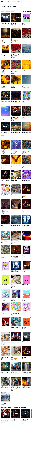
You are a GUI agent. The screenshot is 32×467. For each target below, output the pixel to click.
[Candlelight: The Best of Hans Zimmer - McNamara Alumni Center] (16, 219)
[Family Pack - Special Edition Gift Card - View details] (26, 95)
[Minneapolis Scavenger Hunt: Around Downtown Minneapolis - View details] (5, 396)
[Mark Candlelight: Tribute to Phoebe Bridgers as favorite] (9, 155)
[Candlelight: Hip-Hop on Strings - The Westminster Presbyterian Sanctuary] (26, 159)
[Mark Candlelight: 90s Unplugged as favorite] (30, 107)
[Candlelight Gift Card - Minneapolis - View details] (5, 48)
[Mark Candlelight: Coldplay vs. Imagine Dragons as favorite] (9, 362)
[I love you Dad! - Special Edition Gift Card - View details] (16, 293)
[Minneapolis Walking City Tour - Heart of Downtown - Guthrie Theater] (5, 381)
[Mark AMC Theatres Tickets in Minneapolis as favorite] (9, 215)
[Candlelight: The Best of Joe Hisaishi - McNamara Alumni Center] (5, 33)
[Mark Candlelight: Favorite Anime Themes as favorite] (9, 140)
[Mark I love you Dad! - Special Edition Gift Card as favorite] (19, 289)
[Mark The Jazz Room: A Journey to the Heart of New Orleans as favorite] (19, 107)
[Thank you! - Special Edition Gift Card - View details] (5, 279)
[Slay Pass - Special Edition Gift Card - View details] (5, 265)
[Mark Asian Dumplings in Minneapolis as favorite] (19, 170)
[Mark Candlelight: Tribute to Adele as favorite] (30, 60)
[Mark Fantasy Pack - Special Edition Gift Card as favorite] (30, 303)
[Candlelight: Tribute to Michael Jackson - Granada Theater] (5, 95)
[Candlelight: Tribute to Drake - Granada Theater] (5, 111)
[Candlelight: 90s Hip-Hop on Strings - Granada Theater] (26, 144)
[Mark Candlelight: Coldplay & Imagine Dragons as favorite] (30, 122)
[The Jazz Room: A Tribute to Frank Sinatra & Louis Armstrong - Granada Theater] (16, 144)
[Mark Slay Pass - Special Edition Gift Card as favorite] (9, 261)
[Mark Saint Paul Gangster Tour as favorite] (19, 185)
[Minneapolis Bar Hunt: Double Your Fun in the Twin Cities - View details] (26, 381)
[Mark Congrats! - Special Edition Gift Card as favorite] (30, 289)
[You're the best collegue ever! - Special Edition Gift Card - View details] (26, 321)
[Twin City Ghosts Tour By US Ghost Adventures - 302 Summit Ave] (5, 204)
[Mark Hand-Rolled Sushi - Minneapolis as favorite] (19, 347)
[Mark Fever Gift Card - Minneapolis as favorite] (9, 185)
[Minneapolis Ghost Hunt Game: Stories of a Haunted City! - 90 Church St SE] (16, 265)
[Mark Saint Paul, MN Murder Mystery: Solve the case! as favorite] (30, 347)
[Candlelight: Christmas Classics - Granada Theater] (16, 79)
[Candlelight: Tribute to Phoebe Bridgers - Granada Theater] (5, 159)
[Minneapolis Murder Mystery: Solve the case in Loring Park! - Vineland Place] (26, 204)
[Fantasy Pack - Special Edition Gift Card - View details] (26, 306)
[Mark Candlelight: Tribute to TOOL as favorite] (19, 91)
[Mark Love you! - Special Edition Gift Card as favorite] (30, 275)
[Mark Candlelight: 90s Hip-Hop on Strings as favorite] (30, 140)
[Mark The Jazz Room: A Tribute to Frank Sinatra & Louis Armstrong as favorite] (19, 140)
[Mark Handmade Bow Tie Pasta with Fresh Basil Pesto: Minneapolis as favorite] (19, 231)
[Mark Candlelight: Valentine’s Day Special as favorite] (19, 155)
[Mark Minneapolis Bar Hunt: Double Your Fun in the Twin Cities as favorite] (30, 377)
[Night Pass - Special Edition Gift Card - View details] (26, 249)
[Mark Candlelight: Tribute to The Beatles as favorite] (19, 60)
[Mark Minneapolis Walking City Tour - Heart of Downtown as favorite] (9, 377)
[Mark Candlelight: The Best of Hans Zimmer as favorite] (30, 44)
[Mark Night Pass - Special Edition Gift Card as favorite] (30, 246)
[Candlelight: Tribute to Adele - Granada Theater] (26, 64)
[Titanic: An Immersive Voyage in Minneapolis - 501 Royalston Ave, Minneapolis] (5, 17)
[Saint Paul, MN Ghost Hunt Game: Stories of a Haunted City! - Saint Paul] (26, 219)
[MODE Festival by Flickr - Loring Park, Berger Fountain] (26, 235)
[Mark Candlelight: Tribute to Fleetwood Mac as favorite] (19, 29)
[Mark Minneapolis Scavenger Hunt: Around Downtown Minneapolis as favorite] (9, 393)
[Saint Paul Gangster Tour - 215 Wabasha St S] (16, 189)
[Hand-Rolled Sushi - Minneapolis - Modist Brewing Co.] (16, 351)
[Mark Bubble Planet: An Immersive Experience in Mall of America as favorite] (30, 170)
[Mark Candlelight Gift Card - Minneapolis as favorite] (9, 44)
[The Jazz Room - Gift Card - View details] (5, 321)
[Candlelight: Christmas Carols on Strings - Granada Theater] (5, 64)
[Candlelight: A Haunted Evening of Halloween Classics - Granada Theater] (5, 79)
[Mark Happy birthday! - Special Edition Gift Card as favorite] (30, 13)
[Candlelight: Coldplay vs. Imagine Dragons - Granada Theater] (5, 366)
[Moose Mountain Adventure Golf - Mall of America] (5, 249)
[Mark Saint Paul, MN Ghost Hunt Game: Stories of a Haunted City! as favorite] (30, 215)
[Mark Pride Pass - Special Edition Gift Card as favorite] (9, 289)
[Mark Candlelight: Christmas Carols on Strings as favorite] (9, 60)
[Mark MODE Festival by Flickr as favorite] (30, 231)
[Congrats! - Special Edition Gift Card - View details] (26, 293)
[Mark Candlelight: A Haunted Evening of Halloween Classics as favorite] (9, 76)
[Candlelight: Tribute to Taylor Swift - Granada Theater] (26, 79)
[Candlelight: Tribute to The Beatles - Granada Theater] (16, 64)
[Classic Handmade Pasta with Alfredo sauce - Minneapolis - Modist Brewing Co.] (5, 336)
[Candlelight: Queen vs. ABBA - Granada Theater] (16, 48)
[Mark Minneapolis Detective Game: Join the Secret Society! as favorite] (19, 332)
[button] (9, 4)
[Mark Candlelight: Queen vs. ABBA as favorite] (30, 29)
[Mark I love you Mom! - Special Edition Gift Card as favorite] (9, 303)
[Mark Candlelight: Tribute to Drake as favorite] (9, 107)
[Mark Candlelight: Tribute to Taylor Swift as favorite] (30, 76)
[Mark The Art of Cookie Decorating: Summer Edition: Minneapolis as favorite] (19, 303)
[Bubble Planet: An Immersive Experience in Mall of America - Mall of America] (26, 174)
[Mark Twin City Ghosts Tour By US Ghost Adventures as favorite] (9, 200)
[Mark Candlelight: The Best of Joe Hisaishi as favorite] (9, 29)
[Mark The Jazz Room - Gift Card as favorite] (9, 317)
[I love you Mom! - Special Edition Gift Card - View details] (5, 306)
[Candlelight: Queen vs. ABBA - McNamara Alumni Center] (26, 33)
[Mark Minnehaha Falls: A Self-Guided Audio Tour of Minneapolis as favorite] (30, 362)
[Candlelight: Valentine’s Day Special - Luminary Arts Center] (16, 159)
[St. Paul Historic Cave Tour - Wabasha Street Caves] (16, 204)
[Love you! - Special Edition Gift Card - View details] (26, 279)
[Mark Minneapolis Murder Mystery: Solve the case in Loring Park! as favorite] (30, 200)
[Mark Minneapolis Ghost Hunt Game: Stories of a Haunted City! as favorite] (19, 261)
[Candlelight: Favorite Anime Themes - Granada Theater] (5, 144)
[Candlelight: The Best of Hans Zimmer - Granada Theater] (26, 48)
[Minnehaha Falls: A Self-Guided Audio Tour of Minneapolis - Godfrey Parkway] (26, 366)
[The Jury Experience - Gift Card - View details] (26, 265)
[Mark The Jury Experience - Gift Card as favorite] (30, 261)
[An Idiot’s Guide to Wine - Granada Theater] (16, 17)
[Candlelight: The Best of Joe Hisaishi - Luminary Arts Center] (16, 126)
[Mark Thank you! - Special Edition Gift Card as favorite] (9, 275)
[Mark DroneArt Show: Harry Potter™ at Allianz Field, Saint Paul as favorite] (9, 170)
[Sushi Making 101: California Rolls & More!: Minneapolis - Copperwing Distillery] (16, 279)
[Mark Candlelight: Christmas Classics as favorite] (19, 76)
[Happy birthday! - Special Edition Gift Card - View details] (26, 17)
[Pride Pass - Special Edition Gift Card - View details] (5, 293)
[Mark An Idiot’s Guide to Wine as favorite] (19, 13)
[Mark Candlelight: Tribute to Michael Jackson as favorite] (9, 91)
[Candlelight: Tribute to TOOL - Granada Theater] (16, 95)
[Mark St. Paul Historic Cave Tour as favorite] (19, 200)
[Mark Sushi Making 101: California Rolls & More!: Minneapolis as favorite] (19, 275)
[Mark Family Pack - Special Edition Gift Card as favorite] (30, 91)
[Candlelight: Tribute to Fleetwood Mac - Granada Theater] (16, 33)
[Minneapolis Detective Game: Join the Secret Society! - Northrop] (16, 336)
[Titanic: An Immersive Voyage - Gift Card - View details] (26, 336)
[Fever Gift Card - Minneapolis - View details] (5, 189)
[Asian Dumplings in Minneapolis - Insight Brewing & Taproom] (16, 174)
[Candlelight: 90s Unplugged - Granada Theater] (26, 111)
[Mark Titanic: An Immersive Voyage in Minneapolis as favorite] (9, 13)
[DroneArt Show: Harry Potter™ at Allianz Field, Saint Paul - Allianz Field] (5, 174)
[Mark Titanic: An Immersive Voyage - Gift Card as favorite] (30, 332)
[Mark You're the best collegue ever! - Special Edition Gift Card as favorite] (30, 317)
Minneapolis (2, 4)
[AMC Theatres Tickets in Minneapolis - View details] (5, 219)
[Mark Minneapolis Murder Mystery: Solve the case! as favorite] (30, 185)
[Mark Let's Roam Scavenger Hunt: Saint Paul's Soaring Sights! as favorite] (19, 377)
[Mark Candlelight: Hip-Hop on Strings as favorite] (30, 155)
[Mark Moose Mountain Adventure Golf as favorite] (9, 246)
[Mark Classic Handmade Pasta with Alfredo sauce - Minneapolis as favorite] (9, 332)
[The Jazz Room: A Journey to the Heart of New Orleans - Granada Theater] (16, 111)
